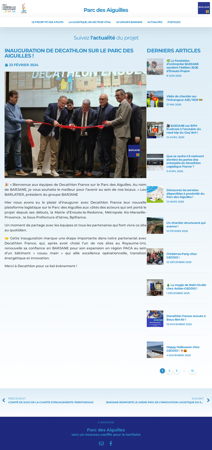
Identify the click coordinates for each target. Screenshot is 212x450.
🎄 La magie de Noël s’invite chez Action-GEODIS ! (186, 286)
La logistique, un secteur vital (90, 22)
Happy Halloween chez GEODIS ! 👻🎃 (182, 348)
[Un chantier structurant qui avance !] (155, 233)
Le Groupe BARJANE (129, 22)
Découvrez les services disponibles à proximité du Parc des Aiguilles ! (185, 193)
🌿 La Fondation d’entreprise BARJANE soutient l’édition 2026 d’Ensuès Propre (182, 66)
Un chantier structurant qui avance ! (186, 224)
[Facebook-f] (110, 443)
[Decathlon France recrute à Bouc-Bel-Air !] (155, 326)
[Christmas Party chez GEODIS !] (155, 264)
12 (192, 371)
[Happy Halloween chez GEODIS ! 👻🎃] (155, 357)
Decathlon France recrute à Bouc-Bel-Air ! (186, 317)
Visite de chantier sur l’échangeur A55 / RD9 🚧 (184, 98)
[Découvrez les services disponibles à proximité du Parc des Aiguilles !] (155, 202)
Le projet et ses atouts (48, 22)
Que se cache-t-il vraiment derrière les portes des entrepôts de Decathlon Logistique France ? (185, 161)
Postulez (173, 22)
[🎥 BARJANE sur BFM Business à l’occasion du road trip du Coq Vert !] (155, 137)
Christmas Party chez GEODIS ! (181, 255)
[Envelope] (101, 443)
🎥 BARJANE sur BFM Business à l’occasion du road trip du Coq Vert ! (183, 129)
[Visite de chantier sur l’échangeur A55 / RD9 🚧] (155, 106)
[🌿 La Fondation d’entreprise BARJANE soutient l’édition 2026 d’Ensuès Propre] (155, 74)
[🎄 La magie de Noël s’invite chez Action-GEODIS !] (155, 295)
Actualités (154, 22)
